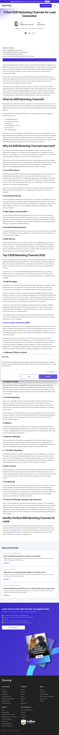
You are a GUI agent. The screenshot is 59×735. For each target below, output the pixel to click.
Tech (22, 701)
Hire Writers (5, 694)
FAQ (3, 710)
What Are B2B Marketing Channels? (13, 50)
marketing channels (8, 71)
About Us (42, 689)
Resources (42, 691)
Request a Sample (45, 5)
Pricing (3, 689)
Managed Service (6, 696)
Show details (50, 371)
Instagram (23, 716)
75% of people (27, 330)
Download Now (13, 627)
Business (23, 689)
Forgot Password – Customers (9, 716)
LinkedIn (23, 712)
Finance (23, 691)
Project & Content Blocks (8, 698)
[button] (55, 5)
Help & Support (5, 712)
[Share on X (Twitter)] (29, 33)
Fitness (23, 694)
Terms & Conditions (7, 719)
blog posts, (6, 403)
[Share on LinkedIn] (26, 33)
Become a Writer (44, 694)
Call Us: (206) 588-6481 (27, 710)
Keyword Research (6, 703)
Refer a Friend (43, 698)
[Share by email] (33, 33)
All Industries (24, 703)
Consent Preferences (7, 725)
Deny (29, 376)
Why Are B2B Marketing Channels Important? (15, 52)
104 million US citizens (12, 385)
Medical (23, 698)
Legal (22, 696)
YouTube (23, 714)
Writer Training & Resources (47, 696)
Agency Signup (5, 701)
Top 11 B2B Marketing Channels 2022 (13, 54)
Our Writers (5, 691)
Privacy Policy (5, 721)
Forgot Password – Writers (8, 714)
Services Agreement (7, 723)
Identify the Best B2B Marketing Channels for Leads (18, 56)
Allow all (48, 376)
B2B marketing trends (17, 528)
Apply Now (47, 1)
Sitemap (42, 701)
